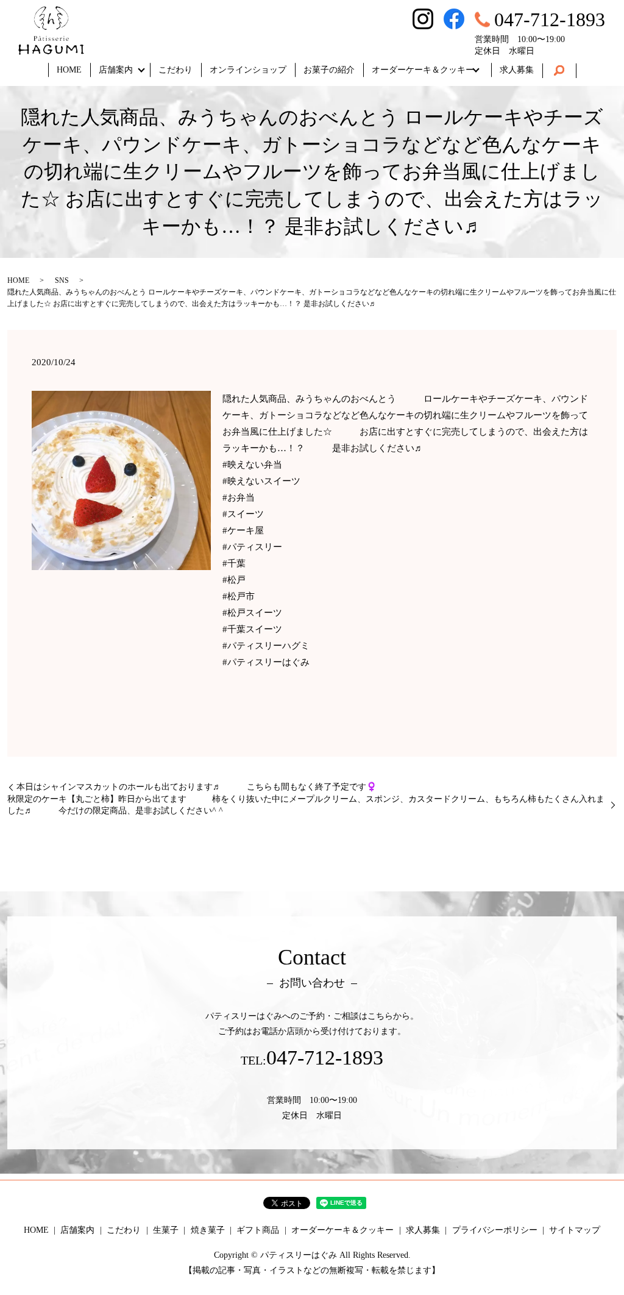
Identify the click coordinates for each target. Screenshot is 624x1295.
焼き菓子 (208, 1230)
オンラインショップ (248, 69)
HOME (69, 69)
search (559, 71)
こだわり (175, 69)
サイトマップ (574, 1230)
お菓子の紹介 (329, 69)
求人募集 (517, 69)
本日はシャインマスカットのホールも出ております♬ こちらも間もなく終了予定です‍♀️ (209, 786)
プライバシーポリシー (494, 1230)
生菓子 (166, 1230)
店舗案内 (116, 69)
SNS (62, 280)
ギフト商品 (257, 1230)
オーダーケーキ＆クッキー (423, 69)
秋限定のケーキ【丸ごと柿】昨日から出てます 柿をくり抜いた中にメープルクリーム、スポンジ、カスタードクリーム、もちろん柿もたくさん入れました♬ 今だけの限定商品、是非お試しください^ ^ (305, 805)
